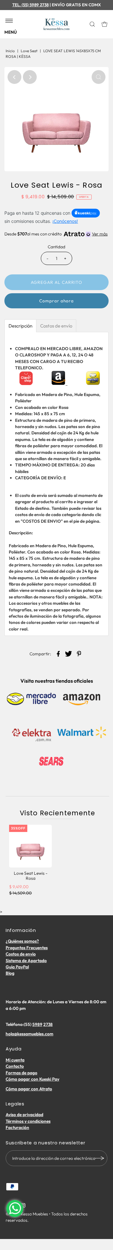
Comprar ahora (56, 301)
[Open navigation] (9, 21)
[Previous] (14, 77)
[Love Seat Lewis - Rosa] (30, 846)
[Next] (30, 77)
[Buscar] (92, 24)
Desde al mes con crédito (55, 234)
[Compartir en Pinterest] (79, 653)
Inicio (10, 50)
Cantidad (56, 247)
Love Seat (29, 50)
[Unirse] (99, 1158)
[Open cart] (104, 24)
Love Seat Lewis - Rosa (30, 875)
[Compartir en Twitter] (68, 653)
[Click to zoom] (98, 77)
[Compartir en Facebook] (58, 653)
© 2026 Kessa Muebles (27, 1214)
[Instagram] (23, 1206)
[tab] (20, 325)
